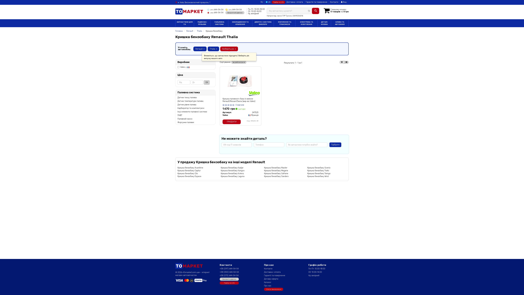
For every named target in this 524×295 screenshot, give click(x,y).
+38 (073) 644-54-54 (229, 275)
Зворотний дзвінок (234, 13)
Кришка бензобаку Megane (276, 170)
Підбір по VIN (278, 2)
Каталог (267, 282)
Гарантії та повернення (274, 275)
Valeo (183, 67)
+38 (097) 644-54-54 (229, 269)
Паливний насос (185, 119)
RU (262, 2)
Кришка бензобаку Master (275, 168)
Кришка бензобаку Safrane (276, 173)
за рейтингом (238, 62)
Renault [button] (199, 49)
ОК (207, 82)
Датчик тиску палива (187, 97)
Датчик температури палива (190, 101)
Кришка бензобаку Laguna (232, 176)
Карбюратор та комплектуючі (191, 108)
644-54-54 (216, 9)
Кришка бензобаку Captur (189, 170)
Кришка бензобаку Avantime (190, 168)
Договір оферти (271, 279)
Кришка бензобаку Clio (188, 173)
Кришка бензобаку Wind (318, 176)
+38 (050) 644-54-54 (229, 272)
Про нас (267, 286)
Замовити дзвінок (229, 279)
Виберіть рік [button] (228, 49)
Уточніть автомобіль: (184, 48)
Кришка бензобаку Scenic (319, 168)
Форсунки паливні (186, 122)
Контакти (334, 2)
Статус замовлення (273, 289)
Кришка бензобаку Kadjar (232, 168)
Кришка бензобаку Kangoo (233, 170)
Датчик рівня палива (187, 105)
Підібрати (335, 145)
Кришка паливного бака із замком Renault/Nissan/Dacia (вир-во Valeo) (239, 100)
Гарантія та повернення (316, 2)
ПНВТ (180, 115)
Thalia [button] (213, 49)
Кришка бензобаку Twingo (319, 173)
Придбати (231, 122)
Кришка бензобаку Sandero (276, 176)
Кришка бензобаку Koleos (232, 173)
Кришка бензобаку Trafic (318, 170)
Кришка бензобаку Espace (189, 176)
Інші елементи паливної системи (192, 112)
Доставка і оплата (294, 2)
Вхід (344, 2)
